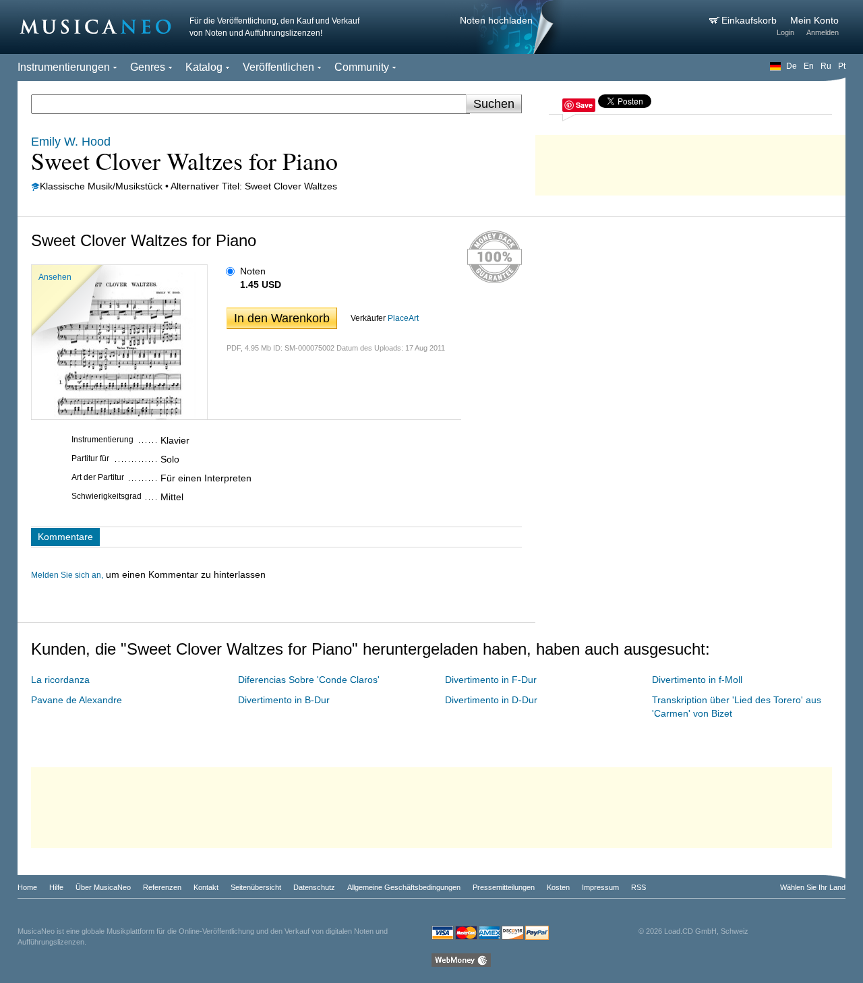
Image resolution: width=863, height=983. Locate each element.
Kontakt (206, 887)
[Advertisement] (690, 162)
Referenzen (162, 887)
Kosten (558, 887)
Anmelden (822, 32)
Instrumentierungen (64, 67)
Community (361, 67)
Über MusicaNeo (103, 887)
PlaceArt (403, 318)
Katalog (203, 67)
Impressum (600, 887)
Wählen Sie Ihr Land (812, 887)
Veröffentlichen (278, 67)
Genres (147, 67)
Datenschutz (314, 887)
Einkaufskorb (750, 20)
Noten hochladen (496, 20)
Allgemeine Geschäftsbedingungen (403, 887)
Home (27, 887)
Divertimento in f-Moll (697, 679)
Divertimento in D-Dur (491, 699)
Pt (841, 66)
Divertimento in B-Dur (284, 699)
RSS (638, 887)
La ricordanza (60, 679)
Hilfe (56, 887)
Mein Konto (814, 20)
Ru (826, 66)
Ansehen (54, 277)
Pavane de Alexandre (76, 699)
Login (785, 32)
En (809, 66)
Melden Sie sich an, (67, 575)
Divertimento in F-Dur (491, 679)
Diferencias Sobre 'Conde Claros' (309, 679)
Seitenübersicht (256, 887)
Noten (253, 271)
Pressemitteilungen (504, 887)
